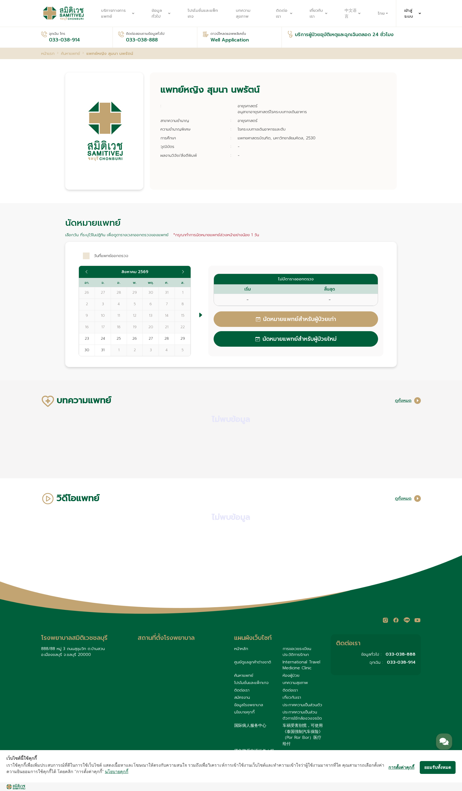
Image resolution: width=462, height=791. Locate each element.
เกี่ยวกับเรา (316, 13)
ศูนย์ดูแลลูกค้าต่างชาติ (252, 662)
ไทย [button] (381, 13)
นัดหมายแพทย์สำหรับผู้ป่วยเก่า (299, 319)
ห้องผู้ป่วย (291, 675)
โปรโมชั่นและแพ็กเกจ (203, 13)
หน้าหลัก (241, 649)
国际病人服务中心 (250, 725)
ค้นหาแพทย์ (243, 675)
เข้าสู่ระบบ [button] (408, 13)
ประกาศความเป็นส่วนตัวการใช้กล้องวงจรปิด (302, 715)
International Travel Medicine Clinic (301, 665)
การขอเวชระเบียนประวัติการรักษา (297, 652)
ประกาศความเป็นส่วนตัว (302, 705)
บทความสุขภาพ (243, 13)
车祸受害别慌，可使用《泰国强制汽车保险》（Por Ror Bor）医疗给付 (303, 735)
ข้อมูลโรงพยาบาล (248, 705)
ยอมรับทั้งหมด (437, 767)
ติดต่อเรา (281, 13)
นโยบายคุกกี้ (244, 712)
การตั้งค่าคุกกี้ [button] (401, 767)
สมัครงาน (242, 697)
